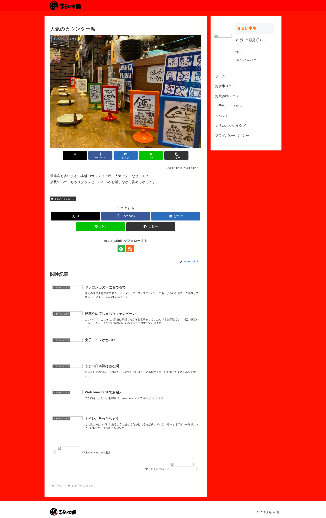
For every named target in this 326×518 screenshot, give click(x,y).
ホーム (220, 76)
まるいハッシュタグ (64, 198)
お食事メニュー (227, 86)
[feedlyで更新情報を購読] (121, 248)
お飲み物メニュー (228, 96)
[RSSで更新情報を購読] (130, 248)
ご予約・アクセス (228, 106)
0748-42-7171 (246, 60)
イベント (222, 116)
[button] (176, 155)
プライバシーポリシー (232, 135)
